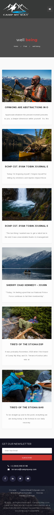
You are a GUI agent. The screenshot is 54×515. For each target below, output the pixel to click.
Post (25, 46)
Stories (39, 493)
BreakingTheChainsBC (21, 493)
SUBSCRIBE (27, 458)
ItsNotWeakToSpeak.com (33, 490)
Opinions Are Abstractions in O (26, 107)
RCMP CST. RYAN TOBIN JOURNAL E (26, 166)
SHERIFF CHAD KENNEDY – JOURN (26, 285)
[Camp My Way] (15, 9)
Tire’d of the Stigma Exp (26, 344)
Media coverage (27, 495)
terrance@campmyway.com (24, 469)
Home (16, 46)
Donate (12, 490)
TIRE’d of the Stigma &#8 (27, 407)
